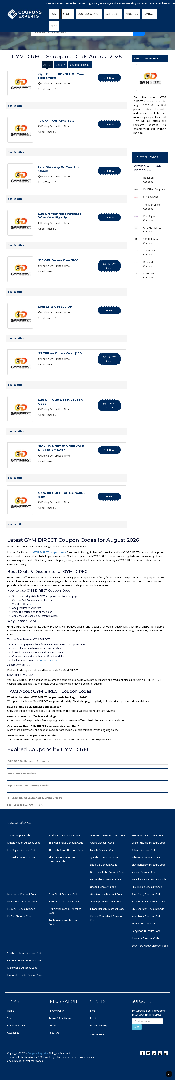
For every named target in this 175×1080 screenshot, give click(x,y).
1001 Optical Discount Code (64, 901)
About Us (54, 1032)
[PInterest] (154, 1053)
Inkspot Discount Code (144, 872)
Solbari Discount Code (144, 850)
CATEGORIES (113, 13)
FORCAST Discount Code (21, 908)
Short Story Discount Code (146, 894)
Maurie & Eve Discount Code (148, 835)
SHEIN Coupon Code (18, 835)
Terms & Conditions (60, 1018)
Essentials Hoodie (17, 975)
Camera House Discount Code (24, 960)
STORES (67, 13)
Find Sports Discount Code (22, 901)
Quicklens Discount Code (104, 857)
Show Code (111, 265)
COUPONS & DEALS (89, 13)
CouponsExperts (48, 660)
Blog (92, 1010)
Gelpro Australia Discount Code (107, 872)
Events (93, 1018)
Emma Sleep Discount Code (105, 879)
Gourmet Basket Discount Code (107, 835)
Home (10, 1010)
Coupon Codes (80, 64)
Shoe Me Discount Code (103, 864)
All (47, 64)
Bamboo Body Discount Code (148, 901)
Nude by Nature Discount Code (149, 879)
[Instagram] (160, 1053)
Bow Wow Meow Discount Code (150, 945)
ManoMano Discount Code (22, 967)
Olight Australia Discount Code (148, 842)
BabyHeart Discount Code (146, 931)
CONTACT (149, 13)
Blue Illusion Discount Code (147, 886)
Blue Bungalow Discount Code (148, 864)
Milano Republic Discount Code (107, 908)
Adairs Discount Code (102, 842)
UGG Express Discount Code (106, 901)
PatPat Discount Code (19, 916)
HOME (54, 13)
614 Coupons (150, 196)
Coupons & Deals (17, 1025)
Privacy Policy (56, 1010)
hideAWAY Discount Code (146, 857)
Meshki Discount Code (102, 850)
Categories (13, 1032)
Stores (10, 1018)
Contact (53, 1025)
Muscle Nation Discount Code (23, 842)
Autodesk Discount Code (145, 938)
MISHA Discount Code (144, 923)
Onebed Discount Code (103, 886)
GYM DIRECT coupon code (50, 552)
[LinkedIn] (166, 1053)
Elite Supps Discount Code (21, 850)
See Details (15, 105)
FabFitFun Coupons (154, 189)
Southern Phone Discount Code (24, 953)
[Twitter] (148, 1053)
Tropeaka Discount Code (21, 857)
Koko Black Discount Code (146, 916)
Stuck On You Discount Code (65, 835)
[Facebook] (142, 1053)
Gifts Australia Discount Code (106, 894)
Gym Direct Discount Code (63, 894)
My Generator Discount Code (148, 908)
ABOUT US (132, 13)
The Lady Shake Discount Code (66, 850)
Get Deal (109, 77)
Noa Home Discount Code (22, 894)
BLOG (54, 26)
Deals (61, 64)
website (34, 604)
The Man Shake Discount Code (66, 842)
